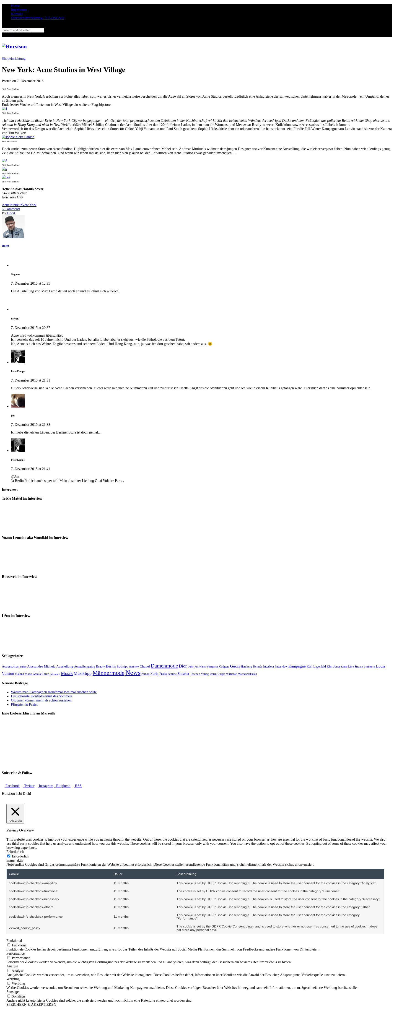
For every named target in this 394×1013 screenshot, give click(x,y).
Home (15, 6)
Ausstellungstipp (84, 666)
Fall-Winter (200, 666)
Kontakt (17, 14)
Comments (11, 209)
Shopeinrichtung (14, 58)
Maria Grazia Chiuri (37, 673)
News (132, 672)
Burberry (134, 666)
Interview (281, 666)
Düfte (191, 666)
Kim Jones (333, 666)
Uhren (213, 673)
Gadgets (224, 666)
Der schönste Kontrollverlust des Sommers (41, 696)
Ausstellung (64, 666)
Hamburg (246, 666)
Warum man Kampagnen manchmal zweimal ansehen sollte (54, 692)
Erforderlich (20, 856)
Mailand (19, 673)
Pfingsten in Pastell (24, 704)
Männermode (108, 673)
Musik (67, 673)
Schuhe (172, 673)
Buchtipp (122, 666)
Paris (154, 673)
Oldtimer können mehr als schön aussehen (41, 700)
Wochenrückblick (247, 674)
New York (29, 205)
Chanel (145, 666)
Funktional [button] (14, 941)
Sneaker (183, 673)
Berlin (111, 666)
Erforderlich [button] (15, 852)
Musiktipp (83, 673)
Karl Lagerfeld (316, 666)
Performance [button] (15, 953)
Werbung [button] (13, 979)
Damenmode (164, 666)
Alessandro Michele (41, 666)
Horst (11, 213)
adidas (23, 666)
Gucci (235, 666)
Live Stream (355, 666)
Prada (163, 673)
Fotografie (212, 666)
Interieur (16, 205)
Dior (183, 666)
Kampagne (297, 666)
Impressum (19, 10)
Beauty (100, 666)
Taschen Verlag (199, 673)
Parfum (145, 674)
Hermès (257, 666)
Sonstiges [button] (13, 992)
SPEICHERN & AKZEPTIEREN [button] (31, 1004)
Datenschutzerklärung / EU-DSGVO (37, 18)
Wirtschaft (231, 673)
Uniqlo (221, 673)
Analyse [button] (12, 966)
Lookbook (369, 666)
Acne (6, 205)
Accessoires (10, 666)
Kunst (344, 666)
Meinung (55, 674)
